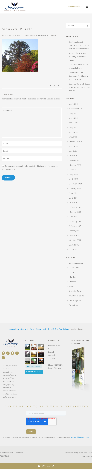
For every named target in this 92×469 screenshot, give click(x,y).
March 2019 (74, 202)
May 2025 (73, 113)
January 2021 (74, 160)
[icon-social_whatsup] (3, 357)
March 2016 (74, 235)
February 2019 (75, 207)
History (72, 282)
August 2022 (74, 132)
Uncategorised (75, 300)
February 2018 (75, 221)
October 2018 (75, 212)
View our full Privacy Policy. (79, 437)
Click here (57, 368)
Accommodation (76, 263)
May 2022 (73, 137)
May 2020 (73, 174)
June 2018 (73, 217)
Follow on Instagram (33, 372)
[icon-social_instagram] (13, 353)
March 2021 (74, 155)
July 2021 (73, 151)
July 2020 (73, 170)
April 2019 (73, 198)
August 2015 (74, 245)
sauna (71, 286)
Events (72, 272)
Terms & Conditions (71, 452)
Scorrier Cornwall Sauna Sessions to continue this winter (79, 87)
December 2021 (76, 141)
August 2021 (74, 146)
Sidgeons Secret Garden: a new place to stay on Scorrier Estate (79, 45)
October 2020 (75, 165)
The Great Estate (76, 296)
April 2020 (73, 179)
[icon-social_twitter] (8, 353)
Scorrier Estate (76, 291)
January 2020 (74, 188)
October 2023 (75, 123)
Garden (72, 277)
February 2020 (75, 184)
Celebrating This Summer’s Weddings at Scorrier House (78, 75)
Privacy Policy (82, 452)
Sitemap (89, 456)
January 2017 (74, 231)
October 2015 (75, 240)
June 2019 (73, 193)
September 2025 (76, 109)
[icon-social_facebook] (4, 353)
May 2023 (73, 127)
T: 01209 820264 (75, 7)
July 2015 (73, 249)
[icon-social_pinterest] (17, 353)
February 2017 (75, 226)
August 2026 (74, 104)
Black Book (74, 267)
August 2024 (74, 118)
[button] (27, 347)
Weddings (73, 305)
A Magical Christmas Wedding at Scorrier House (77, 56)
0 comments (43, 35)
